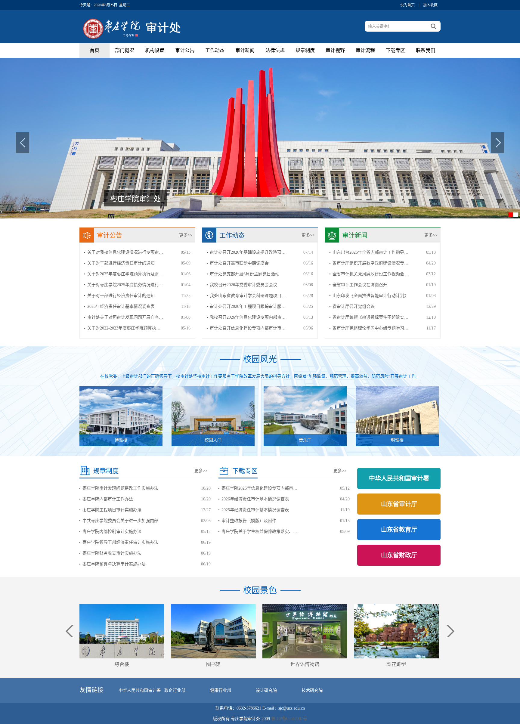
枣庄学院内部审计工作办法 (107, 499)
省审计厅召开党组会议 (354, 306)
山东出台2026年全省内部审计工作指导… (370, 252)
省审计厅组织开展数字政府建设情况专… (370, 263)
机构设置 (154, 50)
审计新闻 (245, 50)
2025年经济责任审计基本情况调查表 (121, 306)
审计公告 (184, 50)
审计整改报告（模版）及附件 (248, 520)
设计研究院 (266, 690)
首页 (94, 50)
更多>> (185, 235)
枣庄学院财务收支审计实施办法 (111, 553)
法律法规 (275, 50)
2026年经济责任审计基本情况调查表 (255, 499)
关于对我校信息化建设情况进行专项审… (125, 252)
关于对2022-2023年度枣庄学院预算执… (123, 328)
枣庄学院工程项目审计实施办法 (111, 510)
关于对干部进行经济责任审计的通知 (121, 263)
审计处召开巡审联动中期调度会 (239, 263)
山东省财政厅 (399, 555)
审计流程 (365, 50)
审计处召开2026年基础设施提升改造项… (248, 252)
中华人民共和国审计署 (399, 478)
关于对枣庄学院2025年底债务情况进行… (125, 285)
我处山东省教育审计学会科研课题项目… (248, 295)
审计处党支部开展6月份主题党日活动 (244, 274)
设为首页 (407, 5)
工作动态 (214, 50)
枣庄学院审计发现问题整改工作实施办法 (120, 488)
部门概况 (124, 50)
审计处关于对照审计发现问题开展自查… (125, 317)
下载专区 (395, 50)
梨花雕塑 (396, 664)
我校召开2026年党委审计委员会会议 (243, 285)
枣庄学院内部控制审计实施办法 (111, 531)
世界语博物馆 (304, 664)
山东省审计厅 (399, 504)
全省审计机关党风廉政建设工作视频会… (370, 274)
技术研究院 (312, 690)
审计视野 (335, 50)
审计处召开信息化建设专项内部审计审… (248, 328)
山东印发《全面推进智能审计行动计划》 (370, 295)
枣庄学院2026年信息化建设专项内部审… (259, 488)
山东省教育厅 (399, 529)
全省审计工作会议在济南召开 (360, 285)
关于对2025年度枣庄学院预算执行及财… (125, 274)
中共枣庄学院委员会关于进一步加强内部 (120, 520)
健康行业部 (220, 690)
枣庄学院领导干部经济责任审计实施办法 (120, 542)
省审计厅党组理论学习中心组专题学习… (370, 328)
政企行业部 (174, 690)
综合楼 (122, 664)
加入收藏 (430, 5)
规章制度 (305, 50)
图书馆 (213, 664)
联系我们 (425, 50)
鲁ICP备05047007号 (289, 718)
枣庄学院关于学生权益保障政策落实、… (259, 531)
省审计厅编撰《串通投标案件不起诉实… (370, 317)
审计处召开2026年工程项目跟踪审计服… (248, 306)
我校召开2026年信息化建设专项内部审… (248, 317)
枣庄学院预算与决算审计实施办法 (114, 564)
